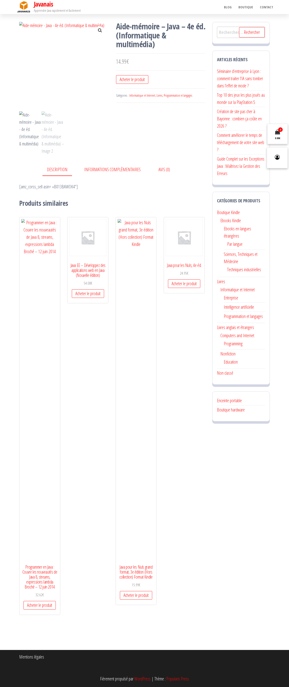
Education (231, 362)
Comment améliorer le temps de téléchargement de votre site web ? (240, 142)
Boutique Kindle (228, 212)
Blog (228, 7)
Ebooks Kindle (230, 220)
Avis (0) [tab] (164, 169)
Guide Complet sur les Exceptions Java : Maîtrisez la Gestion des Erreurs (240, 166)
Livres (159, 95)
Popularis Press (177, 679)
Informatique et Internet (142, 95)
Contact (266, 7)
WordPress (142, 679)
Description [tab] (57, 169)
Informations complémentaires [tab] (112, 169)
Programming (233, 344)
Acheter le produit (132, 79)
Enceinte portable (229, 400)
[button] (100, 30)
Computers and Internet (237, 335)
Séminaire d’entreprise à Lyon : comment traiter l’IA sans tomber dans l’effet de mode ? (240, 78)
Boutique (245, 7)
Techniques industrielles (244, 269)
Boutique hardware (231, 410)
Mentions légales (31, 657)
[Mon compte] (277, 158)
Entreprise (231, 298)
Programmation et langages (178, 95)
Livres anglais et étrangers (235, 327)
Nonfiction (227, 354)
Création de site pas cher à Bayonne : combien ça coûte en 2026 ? (239, 118)
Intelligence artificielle (239, 307)
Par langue (234, 244)
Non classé (225, 373)
